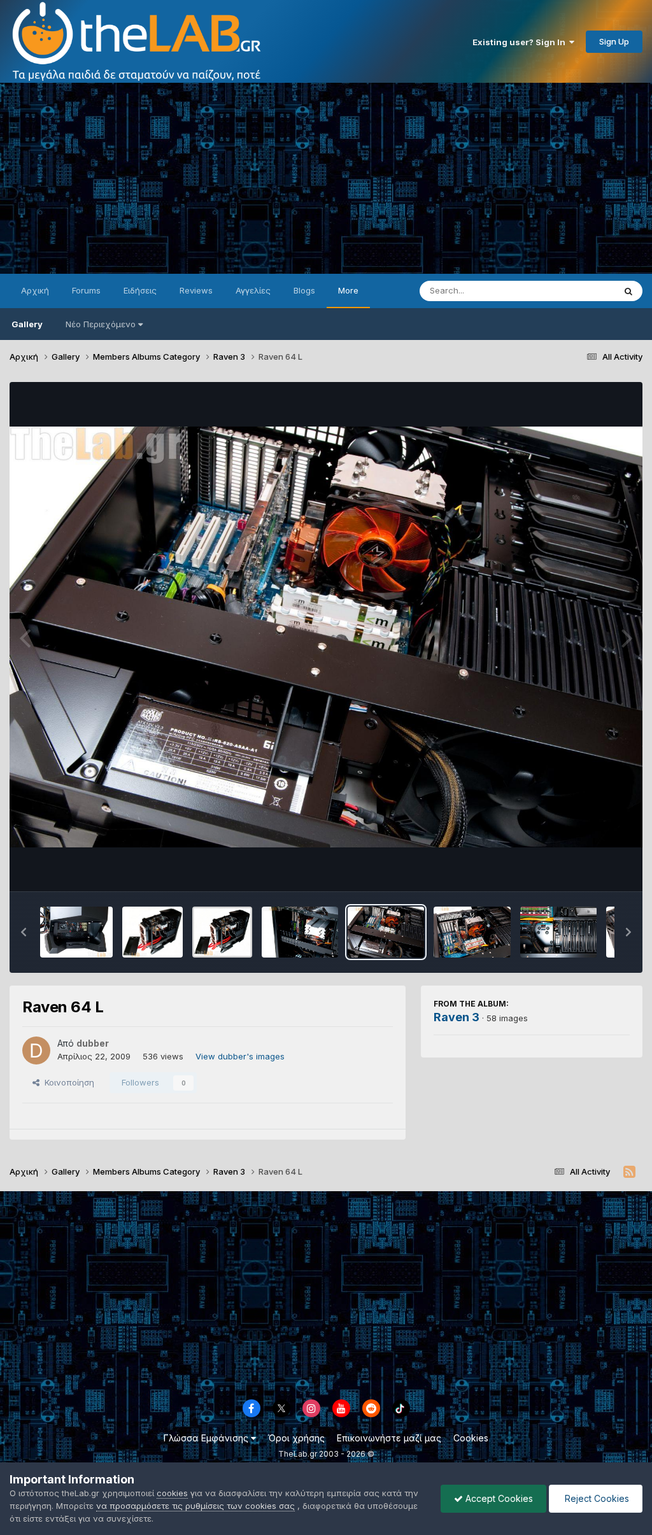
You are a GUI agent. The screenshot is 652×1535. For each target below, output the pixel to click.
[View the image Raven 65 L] (300, 932)
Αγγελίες (253, 290)
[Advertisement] (326, 178)
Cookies (470, 1437)
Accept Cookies (498, 1498)
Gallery (27, 324)
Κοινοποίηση (66, 1082)
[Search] (628, 291)
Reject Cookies (595, 1498)
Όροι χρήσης (296, 1437)
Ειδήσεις (140, 290)
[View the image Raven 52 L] (76, 932)
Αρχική (35, 290)
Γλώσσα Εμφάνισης (207, 1437)
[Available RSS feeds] (629, 1172)
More (348, 290)
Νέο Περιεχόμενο (101, 324)
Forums (86, 290)
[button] (24, 932)
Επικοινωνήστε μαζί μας (389, 1437)
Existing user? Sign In (520, 42)
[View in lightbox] (326, 637)
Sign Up (614, 41)
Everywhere (575, 290)
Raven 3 (456, 1017)
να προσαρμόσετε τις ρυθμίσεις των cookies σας (195, 1506)
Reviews (196, 290)
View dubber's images (240, 1056)
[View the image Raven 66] (222, 932)
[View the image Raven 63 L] (472, 932)
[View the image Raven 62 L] (558, 932)
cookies (172, 1493)
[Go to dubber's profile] (36, 1050)
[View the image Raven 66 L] (152, 932)
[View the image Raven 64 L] (386, 932)
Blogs (304, 290)
